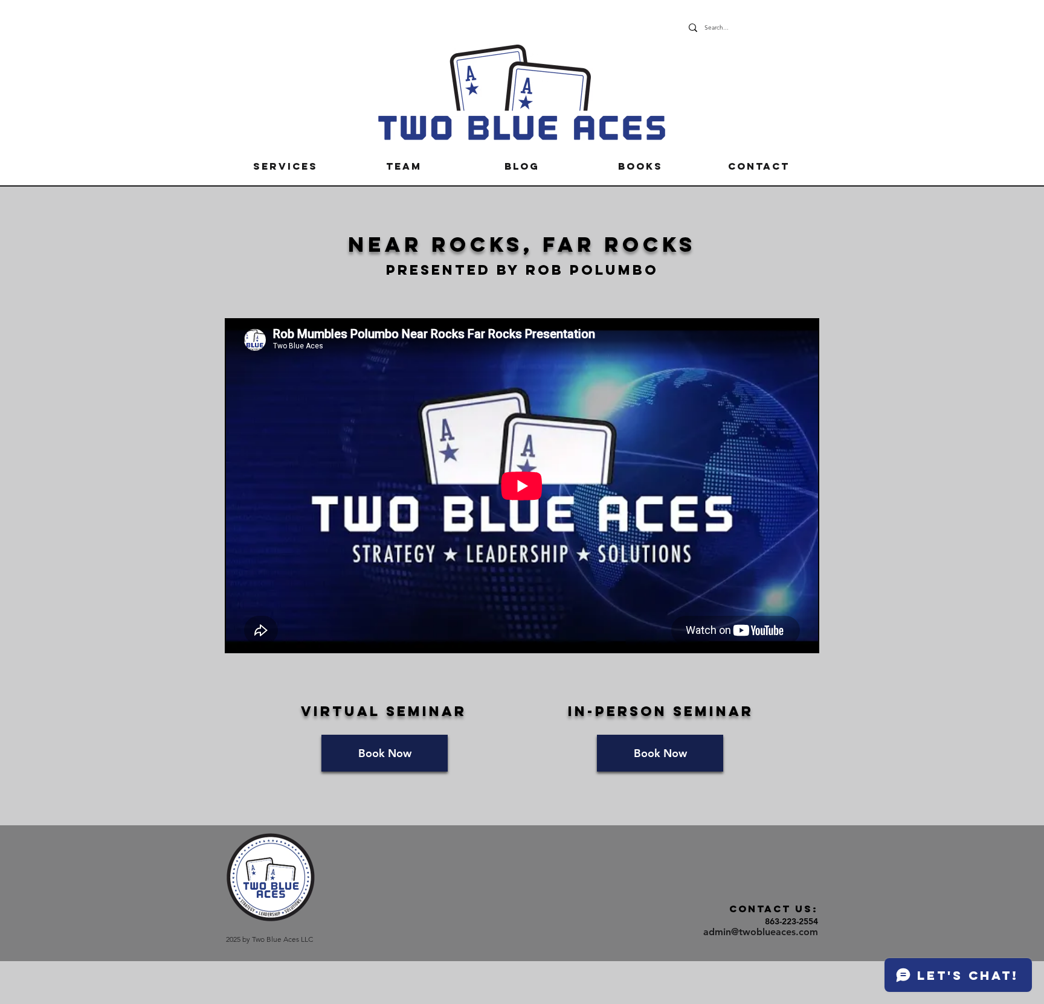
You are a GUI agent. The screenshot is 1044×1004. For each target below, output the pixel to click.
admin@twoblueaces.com (760, 932)
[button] (285, 166)
